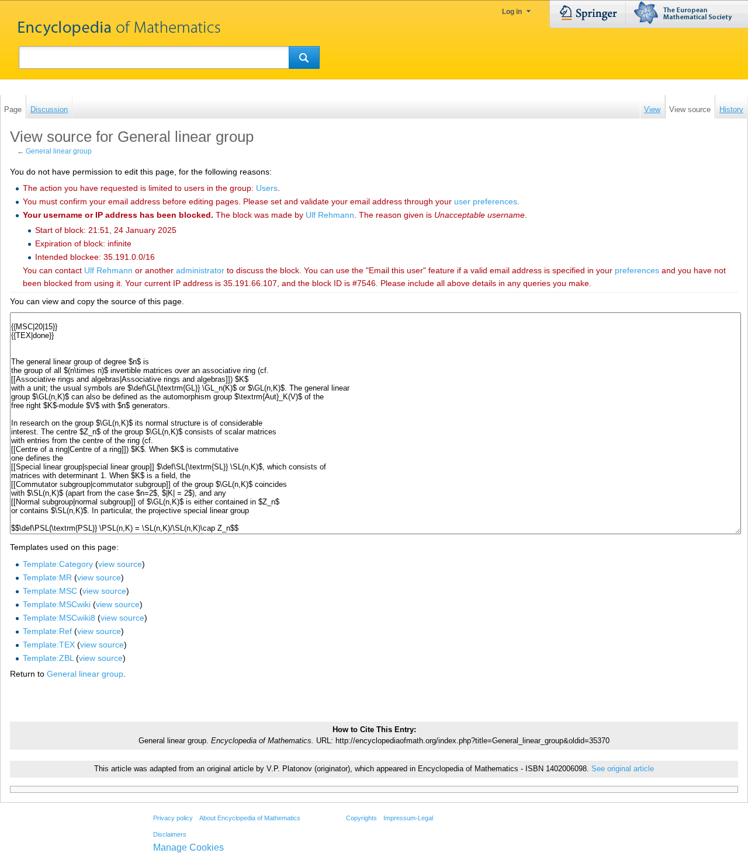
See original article (622, 769)
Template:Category (58, 564)
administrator (200, 270)
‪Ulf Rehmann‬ (330, 215)
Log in (512, 12)
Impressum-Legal (408, 817)
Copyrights (361, 817)
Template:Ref (47, 631)
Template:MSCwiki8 (59, 617)
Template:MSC (50, 591)
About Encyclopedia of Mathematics (249, 817)
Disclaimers (169, 834)
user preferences (485, 201)
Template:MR (47, 577)
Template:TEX (49, 644)
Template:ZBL (48, 658)
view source (120, 564)
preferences (637, 270)
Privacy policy (173, 817)
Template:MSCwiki (57, 604)
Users (267, 188)
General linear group (59, 151)
